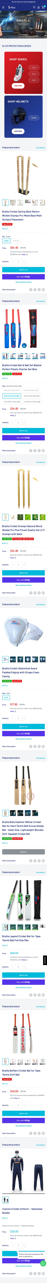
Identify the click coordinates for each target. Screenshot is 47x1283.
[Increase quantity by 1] (24, 261)
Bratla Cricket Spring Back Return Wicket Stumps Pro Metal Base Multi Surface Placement (22, 215)
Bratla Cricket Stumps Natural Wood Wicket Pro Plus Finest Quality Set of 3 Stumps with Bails (23, 530)
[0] (43, 7)
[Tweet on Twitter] (39, 289)
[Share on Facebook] (30, 289)
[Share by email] (43, 289)
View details (40, 148)
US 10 (34, 67)
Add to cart (23, 270)
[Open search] (34, 7)
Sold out (23, 852)
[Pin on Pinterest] (35, 289)
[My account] (38, 7)
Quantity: (5, 261)
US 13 (34, 80)
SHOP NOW (18, 86)
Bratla (5, 229)
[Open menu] (3, 7)
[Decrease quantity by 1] (12, 261)
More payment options (23, 282)
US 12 (34, 74)
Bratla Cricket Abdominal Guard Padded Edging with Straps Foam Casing (20, 672)
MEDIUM (33, 118)
